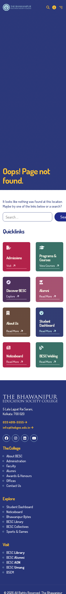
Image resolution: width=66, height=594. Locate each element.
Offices (11, 481)
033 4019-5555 (13, 422)
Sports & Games (17, 531)
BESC (15, 552)
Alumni (11, 471)
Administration (16, 461)
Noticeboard (14, 512)
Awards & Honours (19, 476)
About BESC (14, 456)
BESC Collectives (17, 526)
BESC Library (14, 521)
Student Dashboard (19, 507)
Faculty (11, 466)
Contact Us (13, 485)
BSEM (10, 572)
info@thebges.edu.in (17, 427)
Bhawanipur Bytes (18, 517)
